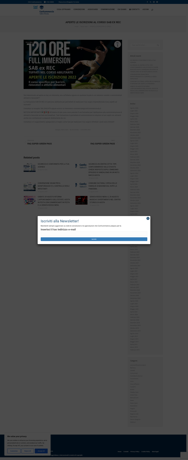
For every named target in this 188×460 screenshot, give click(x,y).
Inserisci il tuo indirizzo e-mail (58, 229)
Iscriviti (94, 239)
